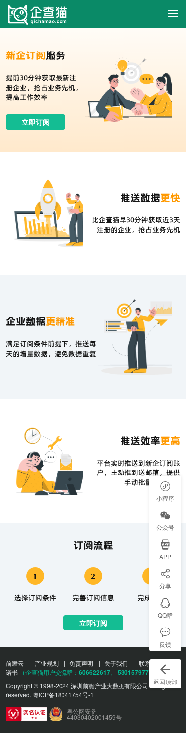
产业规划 (47, 663)
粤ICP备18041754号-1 (63, 694)
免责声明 (81, 663)
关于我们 (116, 663)
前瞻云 (15, 663)
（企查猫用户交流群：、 (67, 672)
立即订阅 (36, 122)
